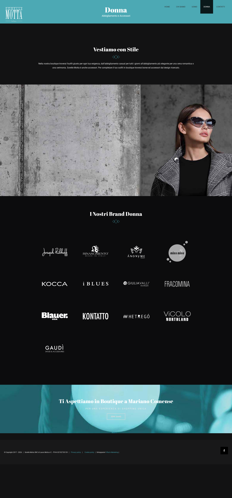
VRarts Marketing (112, 452)
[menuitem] (167, 7)
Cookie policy (89, 452)
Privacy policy (76, 452)
